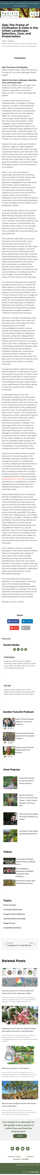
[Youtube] (22, 649)
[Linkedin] (25, 649)
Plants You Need (9, 905)
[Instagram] (18, 649)
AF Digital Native (34, 1172)
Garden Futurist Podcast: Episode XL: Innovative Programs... (24, 721)
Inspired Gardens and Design (14, 919)
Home (4, 41)
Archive (10, 41)
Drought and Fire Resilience (14, 914)
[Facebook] (14, 649)
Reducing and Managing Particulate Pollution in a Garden (28, 816)
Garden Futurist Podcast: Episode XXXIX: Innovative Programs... (25, 735)
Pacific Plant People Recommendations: (26, 780)
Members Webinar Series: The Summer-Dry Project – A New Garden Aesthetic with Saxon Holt (28, 800)
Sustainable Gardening (12, 928)
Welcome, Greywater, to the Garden (15, 1068)
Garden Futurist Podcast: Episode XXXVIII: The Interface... (24, 750)
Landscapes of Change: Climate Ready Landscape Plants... (25, 861)
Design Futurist (9, 923)
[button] (13, 621)
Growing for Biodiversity (12, 909)
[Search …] (32, 14)
